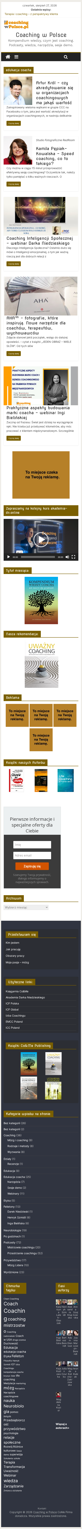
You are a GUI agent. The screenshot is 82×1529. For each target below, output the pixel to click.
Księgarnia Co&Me (17, 991)
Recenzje (13, 1163)
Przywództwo (12, 1260)
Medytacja (9, 1383)
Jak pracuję (13, 949)
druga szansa (19, 1340)
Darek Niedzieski (18, 1211)
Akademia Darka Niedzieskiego (25, 997)
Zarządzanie (14, 1486)
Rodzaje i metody (18, 1146)
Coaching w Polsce (41, 34)
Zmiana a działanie (13, 1490)
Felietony (9, 1206)
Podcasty (9, 1242)
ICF (13, 1364)
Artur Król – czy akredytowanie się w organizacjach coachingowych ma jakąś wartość (54, 92)
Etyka (7, 1200)
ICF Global (12, 1009)
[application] (41, 540)
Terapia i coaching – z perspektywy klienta (31, 14)
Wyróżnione (11, 1272)
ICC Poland (13, 1027)
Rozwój (8, 1446)
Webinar (10, 1475)
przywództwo (15, 1429)
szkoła (17, 1458)
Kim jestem (12, 942)
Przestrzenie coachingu (22, 1253)
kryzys (7, 1376)
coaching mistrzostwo (15, 1325)
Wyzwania (13, 1151)
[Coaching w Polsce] (8, 57)
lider (13, 1376)
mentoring (21, 1383)
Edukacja (9, 1170)
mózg (9, 1387)
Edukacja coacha (14, 1176)
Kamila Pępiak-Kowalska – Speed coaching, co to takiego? (55, 156)
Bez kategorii (12, 1123)
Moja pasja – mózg (17, 962)
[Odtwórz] (8, 557)
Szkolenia (8, 1458)
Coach (11, 1303)
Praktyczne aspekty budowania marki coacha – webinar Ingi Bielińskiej (38, 412)
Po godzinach (12, 1236)
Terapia (9, 1462)
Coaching (9, 1135)
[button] (41, 539)
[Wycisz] (67, 557)
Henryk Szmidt (16, 1217)
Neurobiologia (12, 1230)
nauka (9, 1400)
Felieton (18, 1356)
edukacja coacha (15, 1351)
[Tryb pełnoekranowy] (73, 557)
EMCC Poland (14, 1021)
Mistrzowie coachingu (21, 1247)
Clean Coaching (11, 1299)
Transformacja (14, 1467)
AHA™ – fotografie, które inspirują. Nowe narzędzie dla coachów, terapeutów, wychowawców (36, 325)
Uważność (11, 1471)
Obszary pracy (15, 955)
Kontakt (42, 1508)
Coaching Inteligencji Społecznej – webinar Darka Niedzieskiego (39, 241)
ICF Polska (12, 1003)
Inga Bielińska (16, 1223)
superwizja (16, 1454)
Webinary (13, 1193)
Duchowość (11, 1343)
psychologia (11, 1433)
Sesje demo (14, 1187)
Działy (7, 1158)
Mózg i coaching (17, 1140)
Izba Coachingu (15, 1015)
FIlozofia (8, 1361)
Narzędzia (13, 1181)
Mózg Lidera (15, 1265)
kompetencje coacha (13, 1372)
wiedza (11, 1480)
